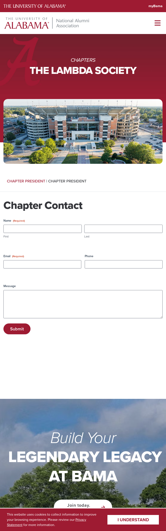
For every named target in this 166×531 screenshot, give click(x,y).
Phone (89, 256)
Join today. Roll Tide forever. (79, 507)
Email (13, 256)
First (6, 237)
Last (86, 237)
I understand (133, 519)
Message (9, 286)
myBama (155, 5)
